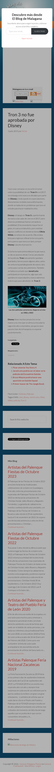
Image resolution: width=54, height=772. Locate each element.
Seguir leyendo (27, 38)
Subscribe (39, 31)
